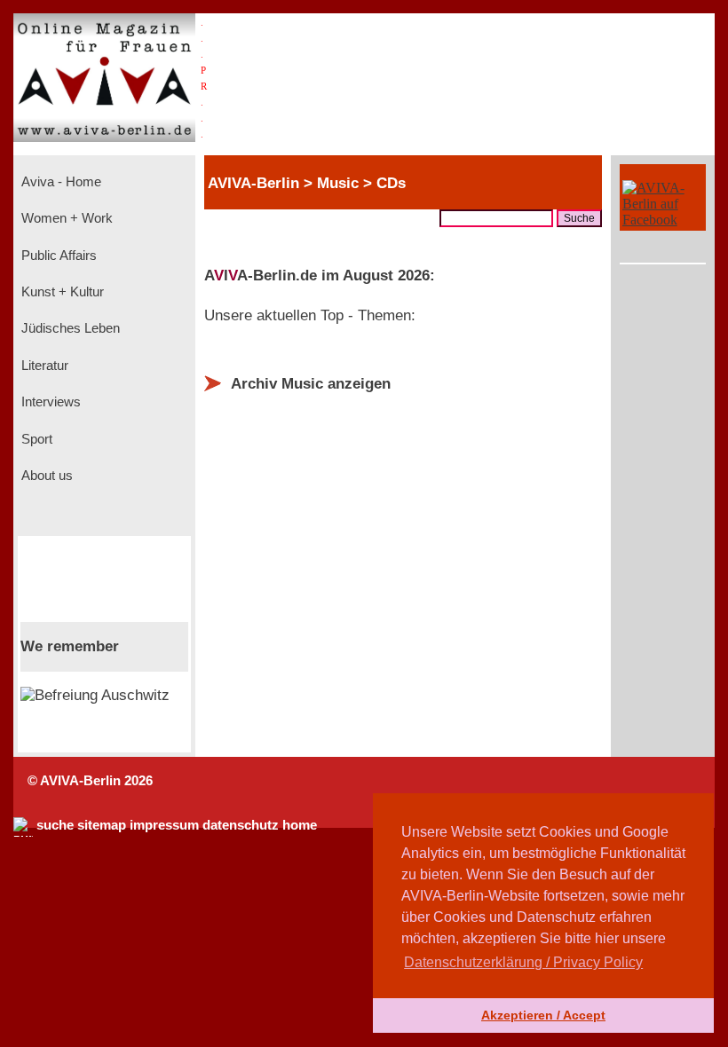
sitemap (101, 825)
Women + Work (65, 218)
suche (55, 825)
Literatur (43, 365)
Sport (35, 439)
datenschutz (240, 825)
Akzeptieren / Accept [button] (543, 1015)
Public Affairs (57, 255)
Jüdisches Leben (69, 328)
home (299, 825)
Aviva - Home (59, 182)
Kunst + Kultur (61, 292)
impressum (164, 825)
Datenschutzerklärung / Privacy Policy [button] (523, 962)
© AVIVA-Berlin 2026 (90, 781)
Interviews (49, 402)
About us (45, 475)
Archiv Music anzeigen (311, 383)
